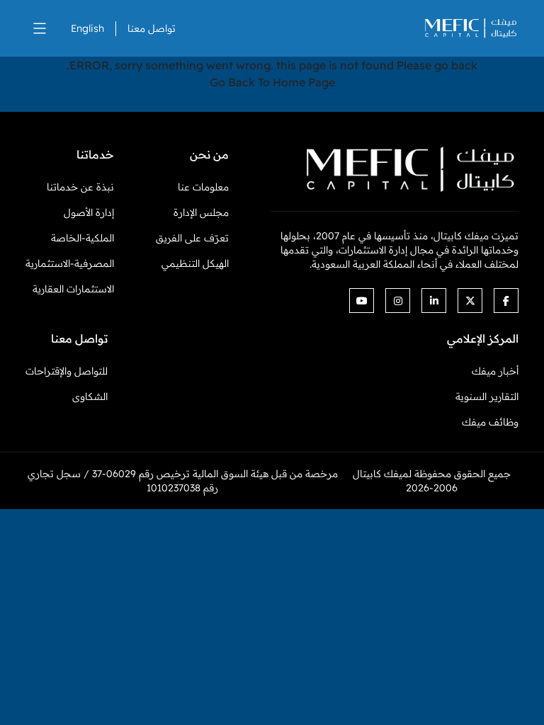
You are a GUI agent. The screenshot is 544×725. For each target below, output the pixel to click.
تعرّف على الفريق (192, 238)
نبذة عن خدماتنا (80, 187)
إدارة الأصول (89, 212)
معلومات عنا (203, 187)
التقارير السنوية (486, 396)
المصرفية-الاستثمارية (70, 263)
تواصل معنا (152, 28)
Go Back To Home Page (272, 82)
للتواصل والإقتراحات (67, 371)
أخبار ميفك (495, 371)
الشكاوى (90, 396)
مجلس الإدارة (201, 212)
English (87, 28)
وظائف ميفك (490, 422)
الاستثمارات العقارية (73, 288)
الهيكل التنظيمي (195, 263)
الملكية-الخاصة (82, 238)
